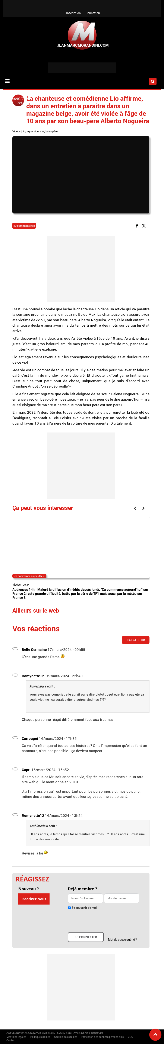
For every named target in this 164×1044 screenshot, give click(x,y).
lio (24, 131)
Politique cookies (40, 1036)
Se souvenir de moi (84, 908)
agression (33, 131)
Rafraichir (136, 640)
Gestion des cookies (65, 1036)
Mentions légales (16, 1036)
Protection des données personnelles (102, 1036)
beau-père (51, 131)
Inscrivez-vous (34, 898)
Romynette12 (33, 675)
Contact (11, 1040)
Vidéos (16, 131)
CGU (130, 1036)
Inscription (73, 13)
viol (42, 131)
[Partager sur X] (144, 225)
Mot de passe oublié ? (122, 939)
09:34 (26, 584)
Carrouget (30, 738)
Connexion (93, 13)
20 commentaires (24, 226)
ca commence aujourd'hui (29, 576)
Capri (26, 769)
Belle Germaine (34, 649)
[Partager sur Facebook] (137, 225)
